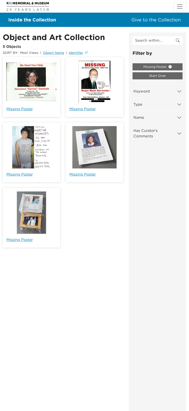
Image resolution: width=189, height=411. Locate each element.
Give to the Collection (156, 20)
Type (137, 104)
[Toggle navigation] (179, 6)
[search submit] (178, 40)
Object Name (53, 53)
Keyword (141, 91)
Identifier (76, 53)
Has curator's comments (145, 133)
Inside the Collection (32, 20)
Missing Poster (19, 109)
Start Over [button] (157, 76)
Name (138, 117)
